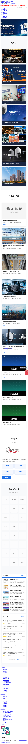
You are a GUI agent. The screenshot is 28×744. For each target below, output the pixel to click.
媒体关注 (5, 671)
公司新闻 (5, 669)
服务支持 (3, 13)
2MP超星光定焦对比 (7, 719)
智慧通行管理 (6, 678)
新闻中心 (3, 15)
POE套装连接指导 (7, 712)
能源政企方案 (6, 684)
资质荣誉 (5, 703)
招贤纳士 (3, 694)
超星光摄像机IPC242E (8, 716)
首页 (2, 8)
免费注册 (9, 3)
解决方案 (3, 10)
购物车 (13, 3)
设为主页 (3, 2)
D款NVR (5, 718)
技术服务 (3, 724)
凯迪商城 (3, 12)
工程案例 (5, 702)
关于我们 (3, 17)
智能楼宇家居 (6, 680)
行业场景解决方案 (7, 682)
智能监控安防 (6, 677)
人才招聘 (3, 16)
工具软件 (5, 690)
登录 (6, 3)
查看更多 (23, 575)
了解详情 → (6, 477)
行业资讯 (5, 672)
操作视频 (3, 709)
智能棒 (4, 720)
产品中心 (3, 9)
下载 (2, 686)
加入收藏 (8, 2)
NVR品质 (5, 722)
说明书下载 (5, 688)
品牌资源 (5, 705)
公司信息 (5, 701)
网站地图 (3, 742)
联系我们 (5, 706)
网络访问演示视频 (7, 714)
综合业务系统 (6, 681)
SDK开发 (5, 691)
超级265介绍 (6, 715)
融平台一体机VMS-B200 (8, 711)
